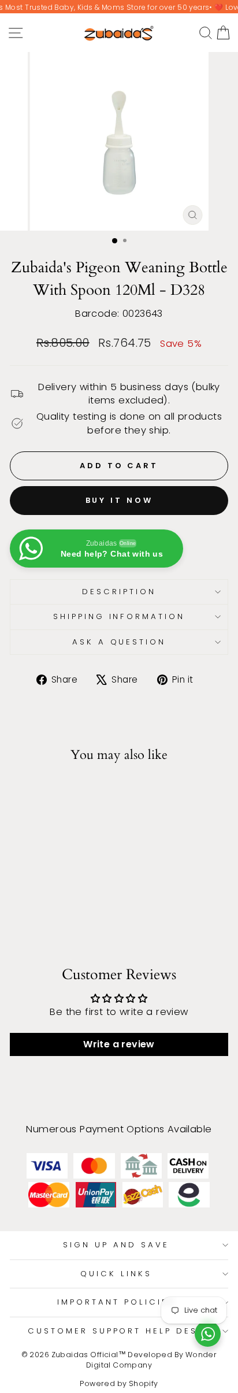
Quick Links (116, 1273)
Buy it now (119, 500)
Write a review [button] (119, 1044)
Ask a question (119, 641)
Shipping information (119, 616)
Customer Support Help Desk (116, 1330)
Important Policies (116, 1301)
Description (119, 591)
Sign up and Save (116, 1244)
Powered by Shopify (119, 1383)
